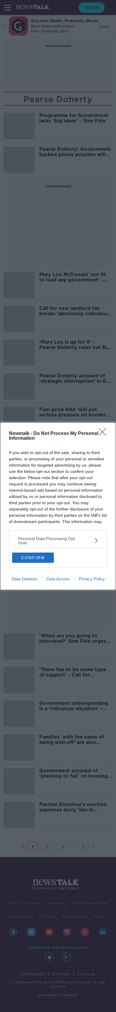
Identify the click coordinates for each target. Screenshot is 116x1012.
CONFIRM (33, 557)
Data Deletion (24, 578)
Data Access (58, 578)
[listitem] (58, 540)
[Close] (104, 433)
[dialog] (58, 506)
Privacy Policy (92, 578)
